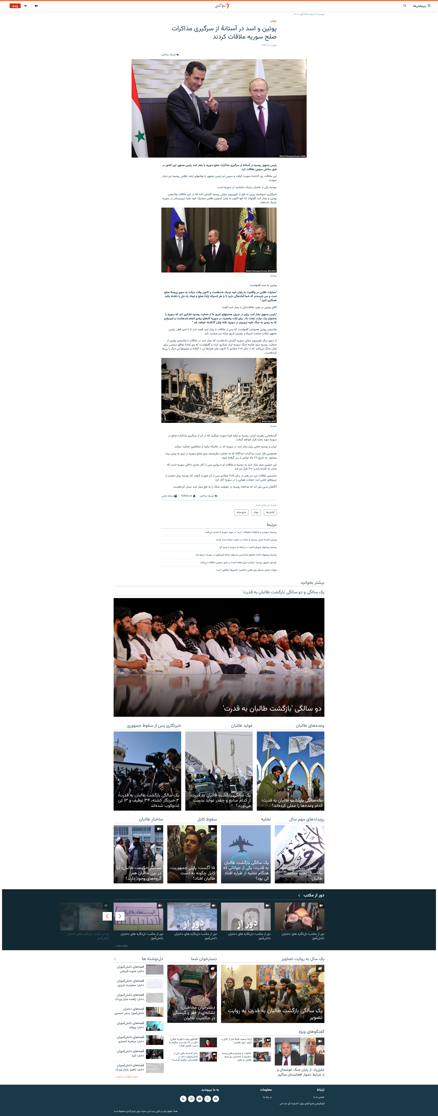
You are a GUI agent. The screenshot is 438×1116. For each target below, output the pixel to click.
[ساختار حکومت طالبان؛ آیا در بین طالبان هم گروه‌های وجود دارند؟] (138, 854)
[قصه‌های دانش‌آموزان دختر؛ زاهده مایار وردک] (154, 998)
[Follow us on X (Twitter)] (207, 1099)
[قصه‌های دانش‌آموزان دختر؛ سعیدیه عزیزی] (154, 984)
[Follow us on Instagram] (191, 1099)
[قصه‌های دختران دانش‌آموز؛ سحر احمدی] (154, 1012)
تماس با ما (318, 1097)
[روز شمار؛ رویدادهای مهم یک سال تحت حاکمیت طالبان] (299, 854)
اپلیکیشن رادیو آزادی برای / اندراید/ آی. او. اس (302, 1104)
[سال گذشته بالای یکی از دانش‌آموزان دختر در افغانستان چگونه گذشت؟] (208, 1057)
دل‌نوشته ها (152, 959)
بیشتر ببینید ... (121, 945)
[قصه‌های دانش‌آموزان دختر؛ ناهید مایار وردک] (154, 1068)
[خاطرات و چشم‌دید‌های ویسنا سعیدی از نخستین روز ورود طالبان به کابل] (262, 1057)
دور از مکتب (314, 895)
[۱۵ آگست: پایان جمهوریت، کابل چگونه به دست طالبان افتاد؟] (192, 854)
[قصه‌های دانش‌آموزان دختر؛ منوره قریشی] (154, 970)
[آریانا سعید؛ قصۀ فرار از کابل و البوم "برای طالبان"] (262, 1042)
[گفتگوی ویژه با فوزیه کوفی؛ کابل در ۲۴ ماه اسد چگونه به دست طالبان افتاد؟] (208, 1042)
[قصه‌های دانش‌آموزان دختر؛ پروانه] (154, 1026)
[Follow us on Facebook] (215, 1099)
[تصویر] (36, 6)
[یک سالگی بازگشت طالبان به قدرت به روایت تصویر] (272, 994)
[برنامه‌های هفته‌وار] (26, 6)
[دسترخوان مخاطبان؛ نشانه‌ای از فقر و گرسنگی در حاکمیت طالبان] (192, 994)
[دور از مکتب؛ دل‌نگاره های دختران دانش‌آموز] (299, 917)
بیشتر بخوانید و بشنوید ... (126, 1076)
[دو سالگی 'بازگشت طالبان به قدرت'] (219, 657)
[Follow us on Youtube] (199, 1099)
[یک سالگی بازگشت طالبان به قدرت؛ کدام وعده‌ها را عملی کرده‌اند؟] (290, 771)
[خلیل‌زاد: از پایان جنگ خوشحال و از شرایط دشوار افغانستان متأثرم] (299, 1051)
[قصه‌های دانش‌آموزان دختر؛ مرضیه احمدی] (154, 1040)
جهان (273, 21)
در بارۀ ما (267, 1097)
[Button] (170, 55)
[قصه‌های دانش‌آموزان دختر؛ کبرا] (154, 1054)
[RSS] (183, 1099)
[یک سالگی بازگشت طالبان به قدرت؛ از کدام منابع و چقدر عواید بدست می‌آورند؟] (219, 771)
